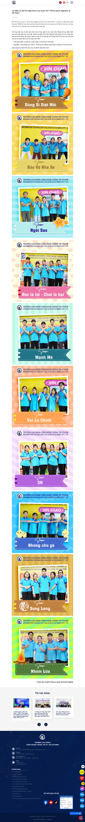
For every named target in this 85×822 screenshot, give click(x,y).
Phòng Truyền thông (18, 786)
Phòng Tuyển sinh (17, 774)
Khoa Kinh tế (16, 793)
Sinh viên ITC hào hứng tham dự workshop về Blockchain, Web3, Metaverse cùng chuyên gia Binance (11, 714)
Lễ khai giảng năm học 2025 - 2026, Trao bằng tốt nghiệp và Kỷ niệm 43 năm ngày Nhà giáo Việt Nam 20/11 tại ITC (54, 714)
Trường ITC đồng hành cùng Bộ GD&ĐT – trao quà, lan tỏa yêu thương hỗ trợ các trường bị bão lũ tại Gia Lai (32, 714)
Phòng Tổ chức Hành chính (20, 779)
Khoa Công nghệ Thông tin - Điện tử (22, 791)
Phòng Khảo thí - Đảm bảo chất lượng (22, 784)
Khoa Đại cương (17, 796)
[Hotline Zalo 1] (82, 794)
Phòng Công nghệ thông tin (20, 788)
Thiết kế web (44, 816)
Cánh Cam (53, 816)
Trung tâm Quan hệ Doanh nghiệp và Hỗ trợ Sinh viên (27, 798)
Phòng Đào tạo (17, 772)
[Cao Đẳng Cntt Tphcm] (82, 806)
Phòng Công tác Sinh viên (19, 776)
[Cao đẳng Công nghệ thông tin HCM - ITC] (82, 800)
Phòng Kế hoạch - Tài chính (20, 781)
